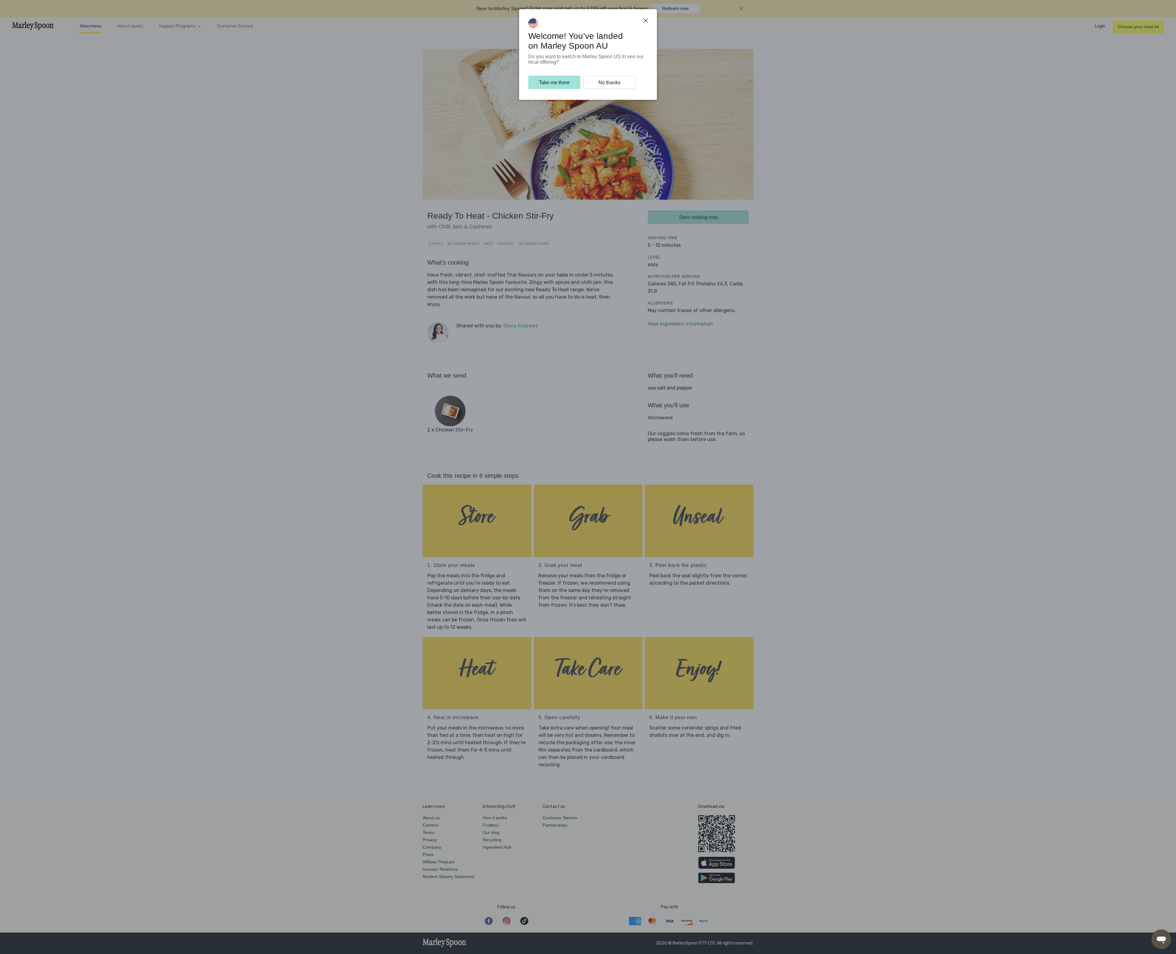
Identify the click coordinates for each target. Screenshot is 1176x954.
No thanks (609, 82)
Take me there (554, 82)
